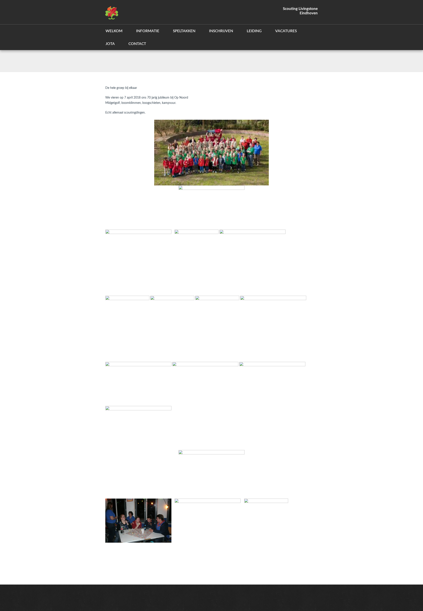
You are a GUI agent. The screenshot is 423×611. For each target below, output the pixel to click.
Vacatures (286, 31)
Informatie (147, 31)
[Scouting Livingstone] (111, 12)
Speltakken (184, 31)
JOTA (110, 44)
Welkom (114, 31)
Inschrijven (221, 31)
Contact (137, 44)
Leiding (254, 31)
